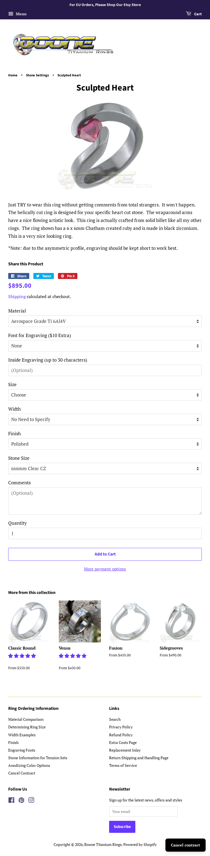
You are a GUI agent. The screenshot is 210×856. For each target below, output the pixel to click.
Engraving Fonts (21, 750)
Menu (21, 13)
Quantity (17, 523)
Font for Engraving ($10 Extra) (39, 335)
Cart (197, 14)
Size (12, 384)
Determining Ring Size (27, 726)
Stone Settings (37, 75)
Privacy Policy (121, 726)
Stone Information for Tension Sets (37, 757)
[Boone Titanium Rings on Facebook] (11, 801)
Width (14, 409)
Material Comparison (25, 719)
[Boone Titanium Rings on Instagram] (31, 801)
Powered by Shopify (140, 844)
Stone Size (19, 458)
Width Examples (22, 734)
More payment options (105, 569)
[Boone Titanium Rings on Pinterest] (21, 801)
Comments (19, 482)
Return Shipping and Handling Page (138, 757)
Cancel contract (185, 845)
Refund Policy (121, 734)
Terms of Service (123, 765)
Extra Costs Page (123, 742)
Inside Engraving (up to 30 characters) (47, 360)
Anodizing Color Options (29, 765)
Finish (14, 433)
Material (17, 311)
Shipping (17, 296)
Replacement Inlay (125, 750)
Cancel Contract (21, 773)
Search (115, 719)
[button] (22, 656)
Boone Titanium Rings (103, 844)
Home (13, 75)
